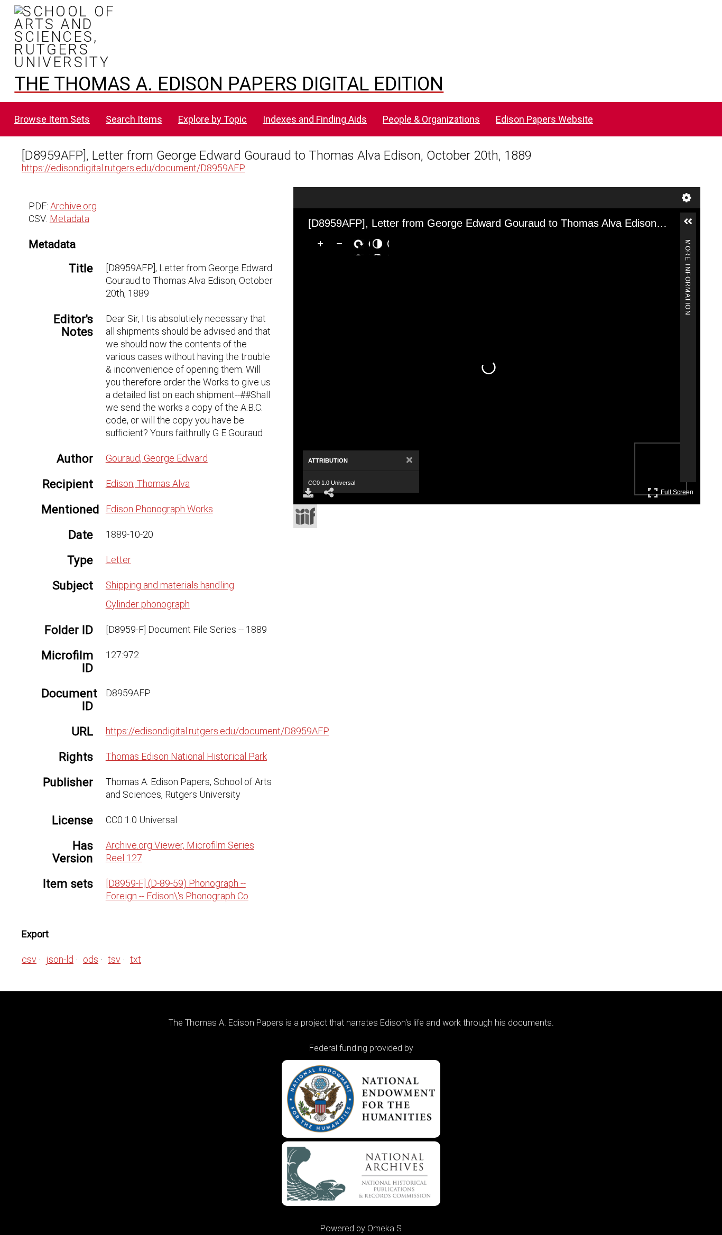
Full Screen (678, 490)
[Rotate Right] (360, 245)
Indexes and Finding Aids (315, 119)
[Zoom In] (322, 245)
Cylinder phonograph (148, 604)
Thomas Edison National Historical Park (186, 756)
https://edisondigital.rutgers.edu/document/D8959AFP (133, 167)
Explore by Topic (212, 119)
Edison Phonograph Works (159, 508)
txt (135, 959)
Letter (118, 559)
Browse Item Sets (52, 119)
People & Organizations (431, 119)
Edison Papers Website (544, 119)
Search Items (134, 119)
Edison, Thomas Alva (148, 483)
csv (29, 959)
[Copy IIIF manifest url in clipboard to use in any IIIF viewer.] (305, 516)
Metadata (69, 218)
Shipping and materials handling (170, 585)
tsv (114, 959)
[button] (692, 225)
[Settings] (686, 197)
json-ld (59, 959)
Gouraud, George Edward (157, 458)
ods (90, 959)
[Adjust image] (379, 245)
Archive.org (73, 205)
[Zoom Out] (341, 245)
